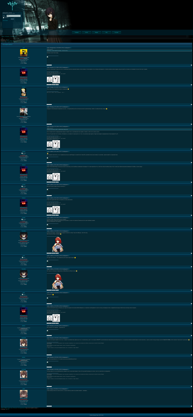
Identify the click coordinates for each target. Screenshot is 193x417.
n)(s (13, 40)
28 (68, 184)
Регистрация (5, 20)
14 (26, 101)
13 (26, 81)
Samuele (24, 106)
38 (68, 357)
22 (68, 67)
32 (68, 255)
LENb (11, 40)
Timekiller (24, 231)
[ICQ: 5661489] (57, 84)
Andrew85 (23, 337)
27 (68, 164)
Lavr (24, 47)
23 (68, 87)
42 (26, 245)
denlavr (23, 325)
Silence (23, 87)
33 (68, 269)
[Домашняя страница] (53, 84)
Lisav (23, 255)
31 (68, 231)
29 (68, 197)
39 (68, 369)
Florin (8, 40)
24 (69, 106)
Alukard (23, 67)
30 (68, 217)
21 (70, 47)
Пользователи (13, 36)
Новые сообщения (5, 36)
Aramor (23, 151)
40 (68, 388)
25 (69, 126)
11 (26, 351)
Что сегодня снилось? (7, 44)
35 (68, 306)
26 (68, 151)
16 (26, 403)
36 (68, 325)
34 (68, 292)
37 (68, 337)
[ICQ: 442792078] (57, 253)
